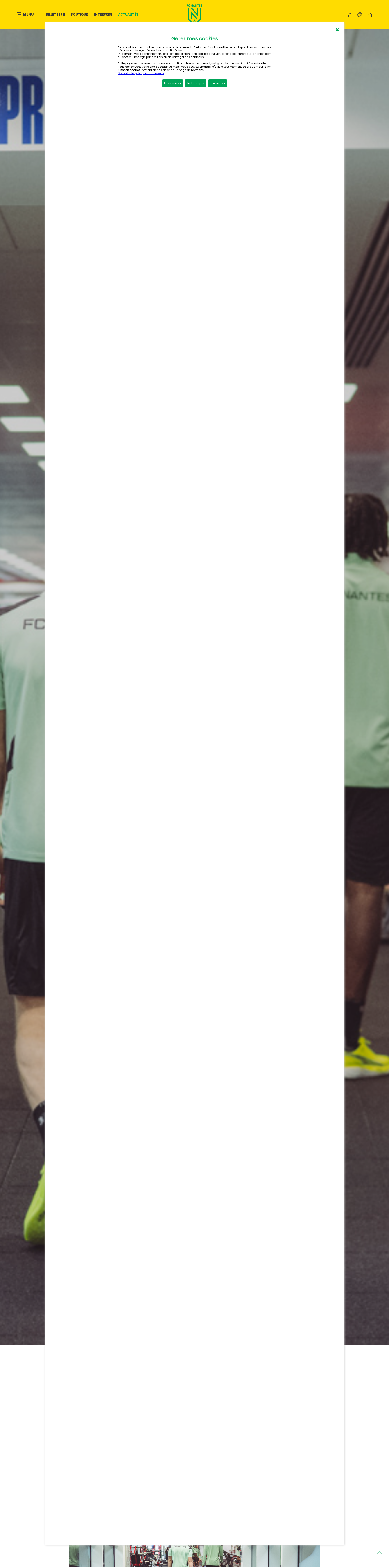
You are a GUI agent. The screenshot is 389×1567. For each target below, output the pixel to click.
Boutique (79, 14)
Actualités (128, 14)
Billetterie (55, 14)
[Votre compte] (349, 16)
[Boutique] (370, 16)
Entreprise (103, 14)
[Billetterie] (357, 16)
